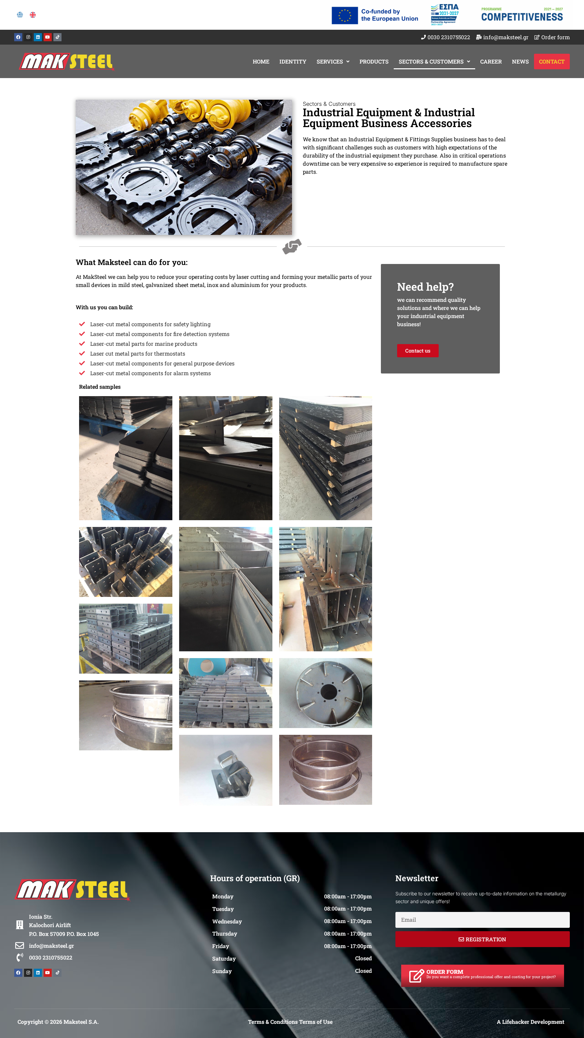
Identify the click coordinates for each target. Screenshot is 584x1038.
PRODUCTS (374, 61)
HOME (261, 61)
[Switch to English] (32, 15)
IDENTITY (293, 61)
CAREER (491, 61)
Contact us (418, 350)
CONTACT (552, 61)
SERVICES (330, 61)
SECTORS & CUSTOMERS (431, 61)
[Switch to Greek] (20, 15)
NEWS (520, 61)
